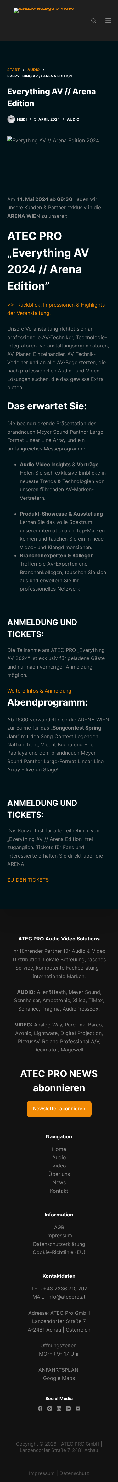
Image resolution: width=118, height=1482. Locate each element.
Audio (73, 119)
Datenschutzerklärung (59, 1244)
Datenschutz (74, 1473)
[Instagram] (49, 1408)
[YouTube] (68, 1408)
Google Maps (59, 1378)
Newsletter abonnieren (59, 1108)
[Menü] (108, 20)
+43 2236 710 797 (65, 1288)
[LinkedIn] (59, 1408)
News (59, 1182)
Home (59, 1149)
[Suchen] (93, 20)
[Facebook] (40, 1408)
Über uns (59, 1174)
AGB (59, 1227)
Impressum (59, 1235)
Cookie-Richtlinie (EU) (59, 1252)
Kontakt (59, 1191)
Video (59, 1165)
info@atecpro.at (66, 1297)
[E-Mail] (78, 1408)
